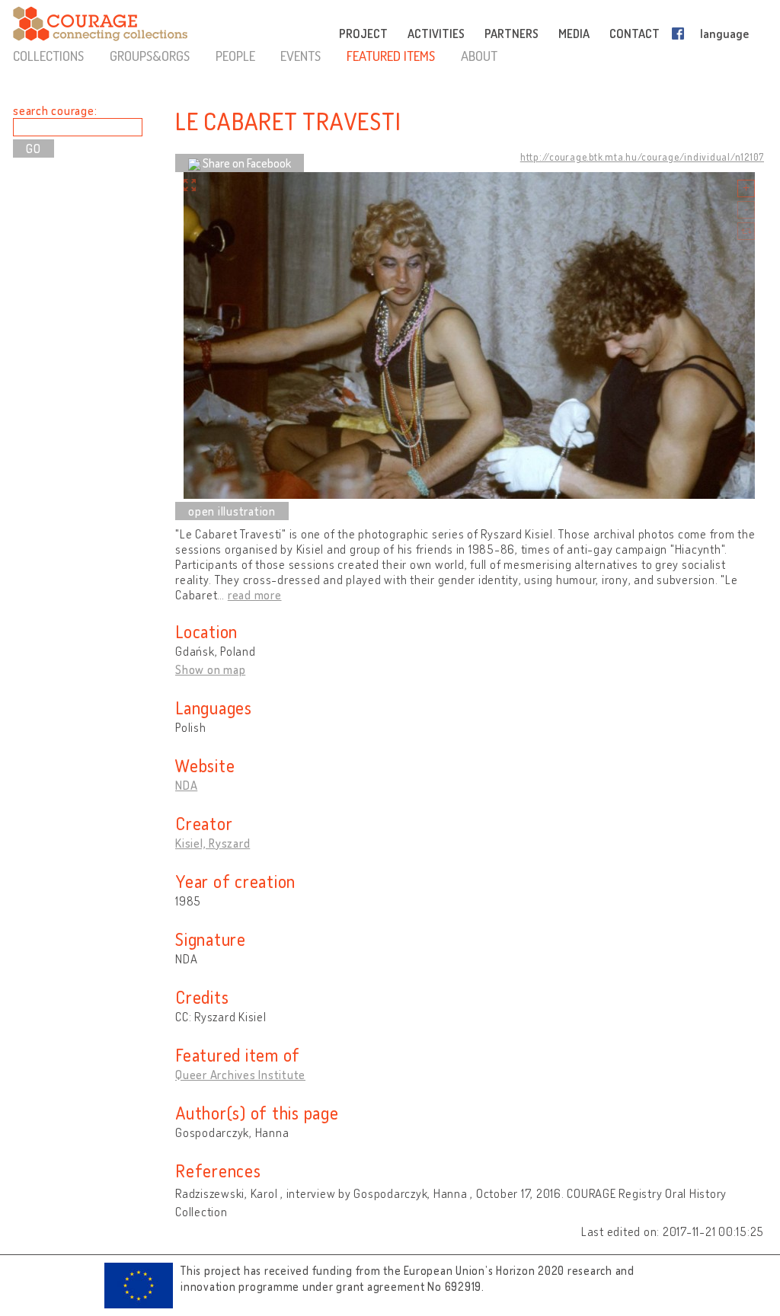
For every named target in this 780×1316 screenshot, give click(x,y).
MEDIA (574, 33)
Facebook (681, 33)
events (300, 55)
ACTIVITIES (436, 33)
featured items (391, 55)
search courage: (55, 110)
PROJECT (363, 33)
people (235, 55)
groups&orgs (150, 55)
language (724, 33)
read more (255, 594)
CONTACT (634, 33)
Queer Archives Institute (240, 1074)
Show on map (210, 669)
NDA (186, 785)
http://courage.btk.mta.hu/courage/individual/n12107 (642, 157)
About (479, 55)
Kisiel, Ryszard (212, 843)
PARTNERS (511, 33)
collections (48, 55)
